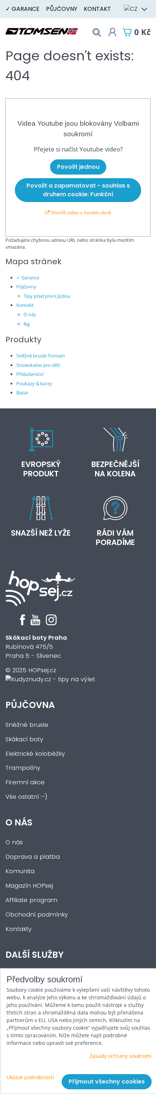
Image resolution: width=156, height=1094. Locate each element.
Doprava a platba (32, 857)
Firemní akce (25, 782)
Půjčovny (61, 9)
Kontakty (18, 929)
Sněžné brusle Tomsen (40, 355)
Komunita (19, 871)
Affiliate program (31, 900)
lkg (27, 324)
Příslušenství (30, 374)
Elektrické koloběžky (35, 754)
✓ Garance (22, 9)
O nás (30, 314)
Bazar (22, 392)
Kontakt (97, 9)
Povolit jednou (78, 167)
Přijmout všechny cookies (107, 1081)
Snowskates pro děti (38, 365)
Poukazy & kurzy (34, 383)
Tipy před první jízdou (47, 296)
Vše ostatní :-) (26, 797)
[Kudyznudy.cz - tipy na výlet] (50, 679)
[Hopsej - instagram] (51, 623)
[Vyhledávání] (96, 32)
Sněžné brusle (26, 725)
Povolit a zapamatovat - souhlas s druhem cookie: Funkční (78, 189)
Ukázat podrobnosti (30, 1077)
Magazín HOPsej (29, 885)
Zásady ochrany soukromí (121, 1055)
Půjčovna (30, 705)
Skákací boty (24, 739)
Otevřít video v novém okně (80, 212)
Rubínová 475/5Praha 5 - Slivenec (36, 647)
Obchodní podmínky (36, 914)
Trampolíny (22, 768)
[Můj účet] (112, 32)
